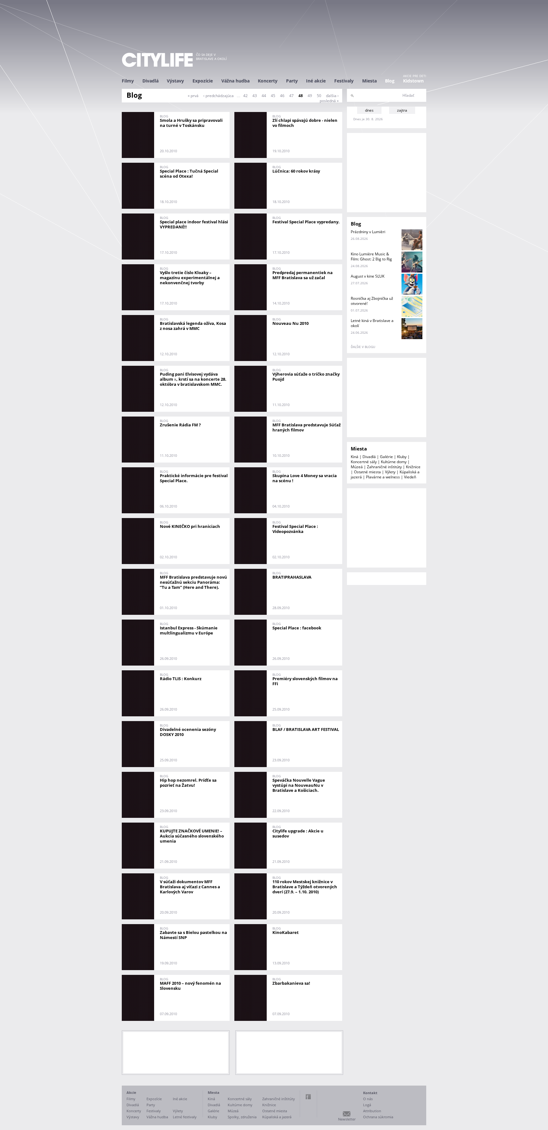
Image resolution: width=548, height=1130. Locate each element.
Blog (390, 81)
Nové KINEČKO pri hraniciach (190, 526)
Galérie (386, 456)
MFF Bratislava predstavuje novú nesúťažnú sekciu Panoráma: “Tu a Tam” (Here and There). (193, 582)
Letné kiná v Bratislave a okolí (372, 323)
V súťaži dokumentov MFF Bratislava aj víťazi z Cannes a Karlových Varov (190, 887)
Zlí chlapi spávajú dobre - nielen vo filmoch (304, 122)
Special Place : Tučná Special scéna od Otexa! (189, 173)
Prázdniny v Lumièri (368, 231)
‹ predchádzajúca (218, 95)
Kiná (354, 456)
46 (282, 95)
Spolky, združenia (242, 1116)
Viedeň (410, 477)
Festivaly (344, 81)
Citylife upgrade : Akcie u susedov (297, 833)
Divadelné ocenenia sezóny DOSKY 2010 (188, 731)
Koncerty (267, 81)
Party (292, 81)
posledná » (329, 100)
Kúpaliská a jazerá (276, 1116)
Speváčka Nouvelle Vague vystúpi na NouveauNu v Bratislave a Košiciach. (298, 785)
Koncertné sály (364, 461)
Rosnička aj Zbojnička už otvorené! (372, 301)
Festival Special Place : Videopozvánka (295, 528)
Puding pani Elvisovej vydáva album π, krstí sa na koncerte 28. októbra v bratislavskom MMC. (193, 379)
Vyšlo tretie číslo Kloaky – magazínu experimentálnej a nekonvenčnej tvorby (190, 278)
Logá (367, 1104)
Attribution (372, 1110)
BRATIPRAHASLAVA (291, 577)
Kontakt (370, 1092)
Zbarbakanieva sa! (291, 983)
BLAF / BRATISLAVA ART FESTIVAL (305, 729)
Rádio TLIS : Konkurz (180, 678)
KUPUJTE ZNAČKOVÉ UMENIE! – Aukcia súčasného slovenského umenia (192, 836)
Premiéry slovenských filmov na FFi (305, 681)
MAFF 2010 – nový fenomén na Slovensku (190, 985)
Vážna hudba (235, 81)
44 (264, 95)
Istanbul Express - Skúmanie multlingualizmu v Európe (189, 630)
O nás (368, 1098)
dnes (369, 110)
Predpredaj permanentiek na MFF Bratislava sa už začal (302, 275)
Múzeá (357, 467)
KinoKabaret (285, 932)
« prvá (193, 95)
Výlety (390, 472)
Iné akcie (316, 81)
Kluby (402, 456)
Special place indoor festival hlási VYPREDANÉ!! (194, 224)
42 (245, 95)
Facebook (308, 1096)
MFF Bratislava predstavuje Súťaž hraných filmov (306, 427)
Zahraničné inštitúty (384, 467)
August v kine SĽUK (367, 276)
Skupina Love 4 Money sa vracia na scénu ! (304, 478)
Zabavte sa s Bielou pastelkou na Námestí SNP (193, 935)
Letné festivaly (185, 1116)
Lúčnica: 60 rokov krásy (296, 171)
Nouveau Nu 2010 (290, 323)
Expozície (202, 81)
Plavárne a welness (383, 477)
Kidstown (413, 81)
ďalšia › (332, 95)
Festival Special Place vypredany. (306, 222)
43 (254, 95)
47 (291, 95)
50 (319, 95)
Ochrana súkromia (378, 1116)
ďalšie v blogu (363, 347)
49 (310, 95)
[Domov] (157, 60)
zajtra (402, 110)
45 (273, 95)
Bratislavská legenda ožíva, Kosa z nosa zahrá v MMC (193, 325)
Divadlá (150, 81)
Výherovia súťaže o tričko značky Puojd (306, 376)
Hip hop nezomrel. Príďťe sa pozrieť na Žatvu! (188, 782)
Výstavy (175, 81)
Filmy (128, 81)
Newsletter (347, 1119)
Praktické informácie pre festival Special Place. (194, 478)
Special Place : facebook (296, 628)
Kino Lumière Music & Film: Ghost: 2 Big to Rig (371, 256)
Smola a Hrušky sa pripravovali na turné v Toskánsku (191, 122)
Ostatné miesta (367, 472)
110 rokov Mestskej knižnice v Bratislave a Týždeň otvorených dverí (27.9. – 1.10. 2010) (304, 887)
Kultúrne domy (394, 461)
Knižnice (413, 467)
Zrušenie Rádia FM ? (180, 425)
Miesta (369, 81)
